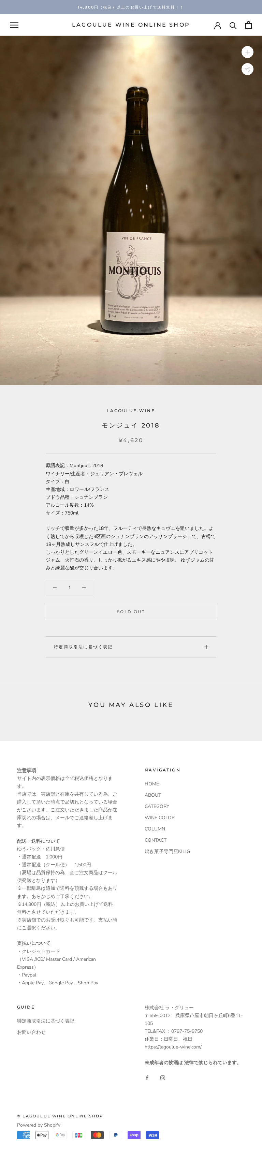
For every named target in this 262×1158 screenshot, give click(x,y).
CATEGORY (157, 806)
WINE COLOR (160, 817)
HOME (152, 784)
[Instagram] (162, 1077)
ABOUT (153, 795)
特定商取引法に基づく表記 (83, 646)
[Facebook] (147, 1077)
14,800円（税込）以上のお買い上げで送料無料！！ (131, 7)
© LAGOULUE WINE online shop (60, 1116)
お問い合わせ (31, 1032)
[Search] (233, 25)
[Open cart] (248, 25)
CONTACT (155, 840)
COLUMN (155, 829)
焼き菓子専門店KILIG (167, 851)
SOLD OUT (131, 611)
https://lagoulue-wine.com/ (173, 1047)
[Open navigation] (14, 25)
